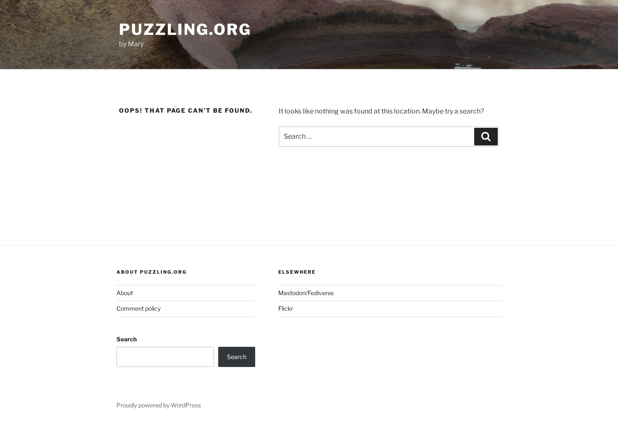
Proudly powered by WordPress (158, 405)
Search (126, 339)
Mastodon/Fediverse (306, 292)
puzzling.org (185, 29)
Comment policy (138, 308)
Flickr (285, 308)
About (124, 292)
